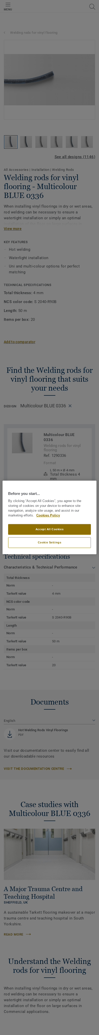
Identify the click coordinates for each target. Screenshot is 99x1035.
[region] (50, 517)
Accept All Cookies (49, 529)
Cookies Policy (48, 515)
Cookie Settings (49, 542)
